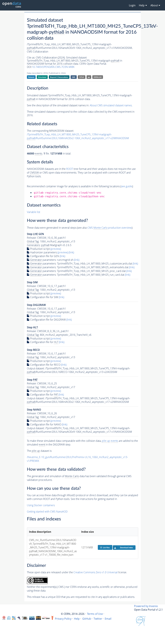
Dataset (31, 77)
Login (132, 5)
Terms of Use (95, 614)
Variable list (33, 212)
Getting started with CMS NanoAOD (47, 511)
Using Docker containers (41, 505)
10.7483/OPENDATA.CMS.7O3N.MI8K (53, 67)
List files (106, 548)
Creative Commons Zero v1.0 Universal (95, 572)
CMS (73, 77)
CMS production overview (109, 227)
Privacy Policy (63, 618)
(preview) (55, 249)
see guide (126, 186)
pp (89, 77)
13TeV (81, 77)
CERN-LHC (98, 77)
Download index (126, 548)
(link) (71, 252)
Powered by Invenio (146, 606)
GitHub (86, 618)
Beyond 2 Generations (59, 77)
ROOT (69, 169)
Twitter (98, 618)
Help (77, 618)
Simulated (42, 77)
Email (108, 618)
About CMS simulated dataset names (111, 105)
